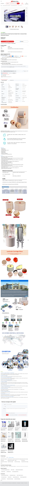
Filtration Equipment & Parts (14, 5)
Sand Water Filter (9, 471)
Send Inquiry (7, 41)
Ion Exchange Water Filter (15, 471)
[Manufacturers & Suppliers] (14, 1)
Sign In (2, 76)
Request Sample (13, 43)
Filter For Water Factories (20, 475)
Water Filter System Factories (4, 475)
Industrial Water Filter (20, 5)
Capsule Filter (2, 460)
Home (1, 5)
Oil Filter (15, 460)
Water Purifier (12, 469)
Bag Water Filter (3, 471)
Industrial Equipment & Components (6, 5)
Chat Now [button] (22, 41)
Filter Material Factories (12, 475)
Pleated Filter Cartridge (10, 461)
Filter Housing (23, 460)
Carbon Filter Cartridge (17, 461)
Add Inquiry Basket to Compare (14, 29)
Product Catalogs (11, 457)
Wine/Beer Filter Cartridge (4, 461)
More (1, 480)
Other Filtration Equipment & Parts (5, 469)
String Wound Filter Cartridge (24, 461)
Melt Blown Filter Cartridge (11, 460)
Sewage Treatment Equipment (19, 469)
